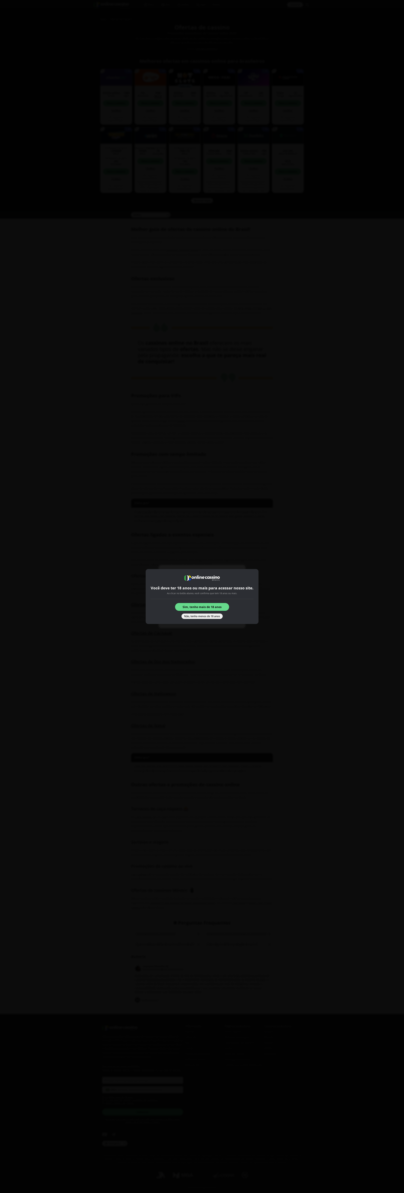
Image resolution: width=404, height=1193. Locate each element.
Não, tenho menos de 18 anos (202, 616)
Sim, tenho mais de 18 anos (202, 607)
